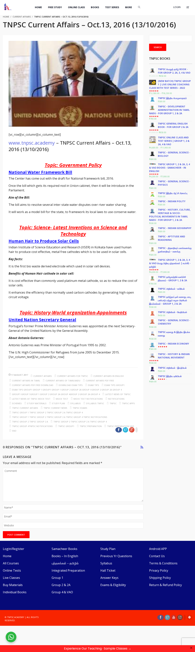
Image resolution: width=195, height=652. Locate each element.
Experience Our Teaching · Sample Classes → (97, 648)
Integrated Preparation (68, 570)
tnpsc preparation (91, 426)
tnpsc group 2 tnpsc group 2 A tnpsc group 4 (80, 421)
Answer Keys (109, 578)
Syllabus (106, 563)
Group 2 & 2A (61, 585)
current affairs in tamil (26, 380)
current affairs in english (108, 376)
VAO (14, 430)
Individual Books (14, 592)
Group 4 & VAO (62, 592)
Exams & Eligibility (113, 585)
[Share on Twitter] (125, 430)
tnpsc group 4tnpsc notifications (32, 426)
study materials (36, 403)
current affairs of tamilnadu (63, 380)
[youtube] (173, 617)
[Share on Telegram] (136, 430)
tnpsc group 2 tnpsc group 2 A (30, 421)
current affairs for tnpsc (72, 376)
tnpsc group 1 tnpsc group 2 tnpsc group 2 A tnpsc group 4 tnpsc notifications (59, 417)
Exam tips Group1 (114, 385)
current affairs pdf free (100, 380)
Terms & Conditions (163, 563)
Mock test (62, 398)
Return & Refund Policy (165, 585)
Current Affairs (22, 16)
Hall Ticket (107, 570)
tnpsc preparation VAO (120, 426)
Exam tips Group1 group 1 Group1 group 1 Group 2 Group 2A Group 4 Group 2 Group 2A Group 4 (67, 389)
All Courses (11, 563)
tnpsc (113, 403)
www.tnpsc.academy (32, 142)
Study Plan (107, 549)
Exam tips (93, 385)
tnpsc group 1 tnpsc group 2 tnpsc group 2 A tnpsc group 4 (47, 412)
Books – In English (65, 556)
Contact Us (157, 556)
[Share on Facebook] (118, 430)
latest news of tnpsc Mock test (31, 398)
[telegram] (185, 617)
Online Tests (12, 570)
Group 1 (57, 578)
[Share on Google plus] (131, 430)
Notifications (116, 398)
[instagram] (180, 617)
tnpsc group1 (66, 426)
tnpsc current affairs (25, 407)
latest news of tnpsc (118, 394)
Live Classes (11, 578)
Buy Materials (13, 585)
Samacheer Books (64, 549)
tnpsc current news (55, 407)
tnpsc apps (128, 403)
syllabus (75, 403)
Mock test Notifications (88, 398)
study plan (58, 403)
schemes (17, 403)
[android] (189, 617)
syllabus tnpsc (95, 403)
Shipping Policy (160, 578)
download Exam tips (71, 385)
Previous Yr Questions (116, 556)
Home (7, 556)
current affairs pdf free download (32, 385)
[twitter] (167, 617)
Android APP (158, 549)
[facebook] (160, 617)
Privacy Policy (158, 570)
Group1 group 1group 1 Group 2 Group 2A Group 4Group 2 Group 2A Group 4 (56, 394)
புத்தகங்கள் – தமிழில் (65, 563)
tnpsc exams (80, 407)
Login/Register (13, 549)
